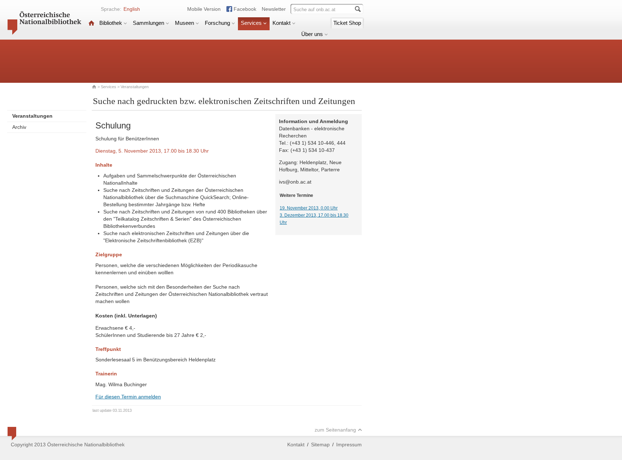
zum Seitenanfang (335, 430)
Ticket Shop (347, 23)
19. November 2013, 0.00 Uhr (309, 208)
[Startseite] (91, 22)
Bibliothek (110, 23)
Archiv (19, 127)
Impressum (349, 444)
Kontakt (281, 23)
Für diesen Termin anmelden (128, 397)
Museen (184, 23)
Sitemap (320, 444)
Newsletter (274, 9)
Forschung (217, 23)
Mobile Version (204, 9)
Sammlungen (148, 23)
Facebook (245, 9)
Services (251, 23)
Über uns (312, 34)
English (131, 9)
